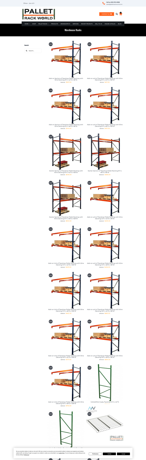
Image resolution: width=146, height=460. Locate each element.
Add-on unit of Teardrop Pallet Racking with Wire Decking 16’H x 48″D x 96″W (105, 356)
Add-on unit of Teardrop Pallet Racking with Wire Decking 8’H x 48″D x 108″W (105, 125)
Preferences (95, 454)
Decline (109, 454)
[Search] (117, 14)
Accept (123, 454)
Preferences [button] (26, 454)
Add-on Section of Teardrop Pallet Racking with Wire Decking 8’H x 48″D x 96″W (66, 125)
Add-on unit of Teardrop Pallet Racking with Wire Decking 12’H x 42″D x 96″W (105, 217)
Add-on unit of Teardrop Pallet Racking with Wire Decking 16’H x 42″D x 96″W (105, 310)
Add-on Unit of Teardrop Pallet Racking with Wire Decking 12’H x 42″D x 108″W (66, 264)
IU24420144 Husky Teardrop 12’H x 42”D (105, 402)
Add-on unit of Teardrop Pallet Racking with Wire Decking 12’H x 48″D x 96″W (105, 264)
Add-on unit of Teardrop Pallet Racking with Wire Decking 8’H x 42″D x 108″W (105, 79)
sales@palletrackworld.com (114, 4)
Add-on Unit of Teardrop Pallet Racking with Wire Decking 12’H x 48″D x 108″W (66, 310)
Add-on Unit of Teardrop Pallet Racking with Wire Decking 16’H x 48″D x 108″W (66, 402)
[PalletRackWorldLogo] (38, 9)
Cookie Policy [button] (62, 453)
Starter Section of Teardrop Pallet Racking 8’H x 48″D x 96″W (105, 171)
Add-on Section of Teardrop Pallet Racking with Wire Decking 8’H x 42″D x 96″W (66, 79)
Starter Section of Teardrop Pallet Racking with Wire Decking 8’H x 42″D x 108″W (66, 171)
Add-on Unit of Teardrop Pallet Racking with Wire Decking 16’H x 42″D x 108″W (66, 356)
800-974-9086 (115, 2)
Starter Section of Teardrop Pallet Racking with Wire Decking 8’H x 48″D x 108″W (66, 217)
